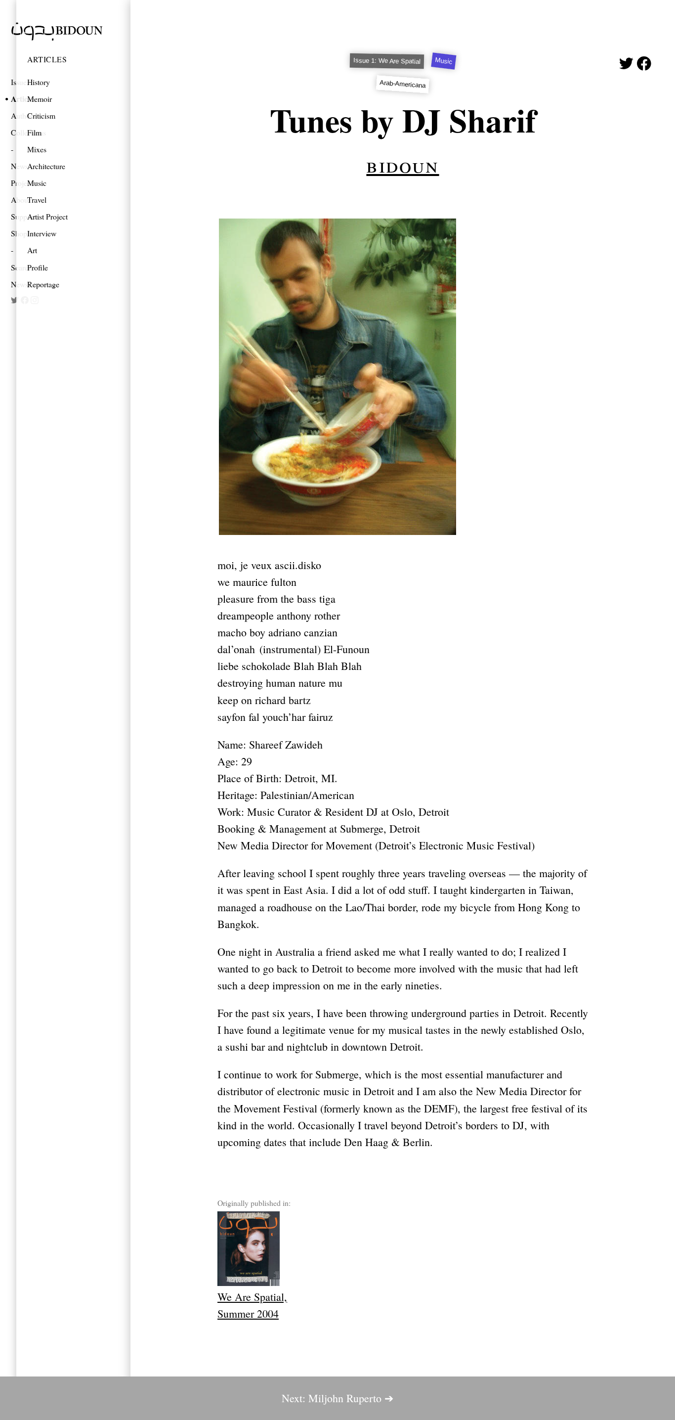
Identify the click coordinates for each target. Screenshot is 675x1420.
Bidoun (402, 164)
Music (36, 183)
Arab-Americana (403, 84)
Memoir (39, 98)
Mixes (36, 149)
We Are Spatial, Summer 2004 (252, 1305)
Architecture (46, 166)
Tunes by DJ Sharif (403, 120)
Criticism (41, 115)
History (38, 82)
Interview (41, 233)
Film (34, 132)
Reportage (43, 284)
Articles (47, 59)
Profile (37, 267)
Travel (36, 199)
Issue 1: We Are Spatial (387, 61)
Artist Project (47, 216)
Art (32, 250)
